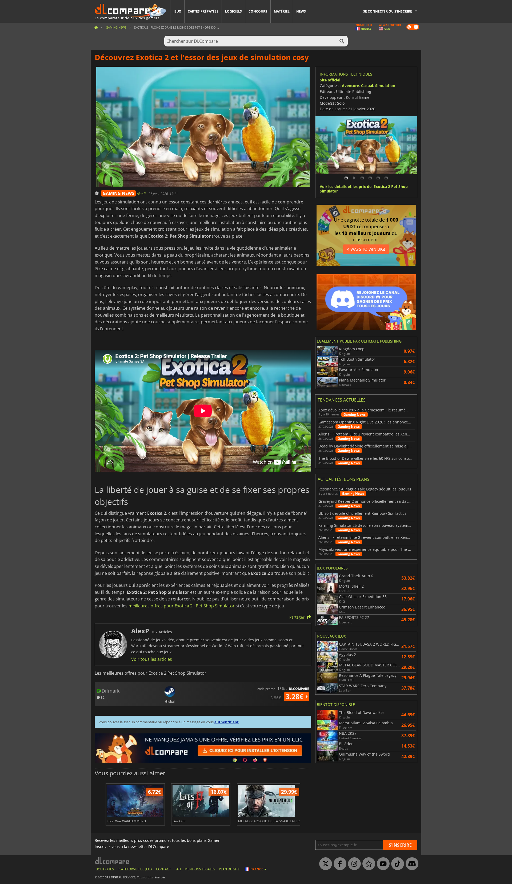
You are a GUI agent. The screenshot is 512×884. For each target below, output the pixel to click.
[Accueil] (96, 27)
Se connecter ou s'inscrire (387, 11)
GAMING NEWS (118, 193)
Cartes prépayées (203, 11)
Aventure (350, 85)
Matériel (282, 11)
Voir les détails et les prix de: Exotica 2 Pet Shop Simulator (364, 189)
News (301, 11)
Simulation (385, 85)
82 (102, 697)
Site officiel (330, 79)
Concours (258, 11)
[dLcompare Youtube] (382, 864)
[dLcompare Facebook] (338, 864)
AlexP (142, 193)
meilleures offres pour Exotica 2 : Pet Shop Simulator (182, 606)
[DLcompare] (112, 860)
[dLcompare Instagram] (353, 864)
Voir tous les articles (151, 659)
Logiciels (233, 11)
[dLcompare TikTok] (396, 864)
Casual (367, 85)
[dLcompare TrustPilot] (367, 864)
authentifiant (226, 722)
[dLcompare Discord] (410, 864)
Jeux (177, 11)
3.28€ (295, 696)
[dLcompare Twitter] (324, 864)
